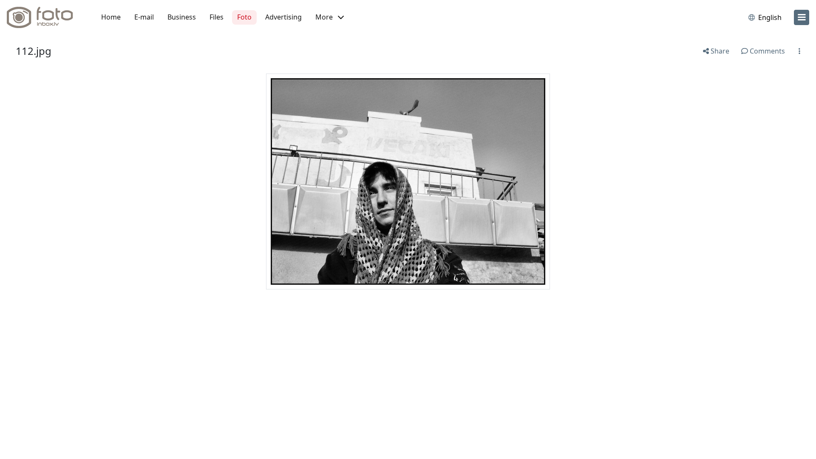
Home (111, 17)
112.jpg (33, 51)
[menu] (801, 17)
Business (181, 17)
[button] (329, 17)
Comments (766, 51)
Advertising (283, 17)
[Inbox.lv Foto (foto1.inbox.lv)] (44, 17)
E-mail (144, 17)
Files (217, 17)
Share (719, 51)
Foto (244, 17)
